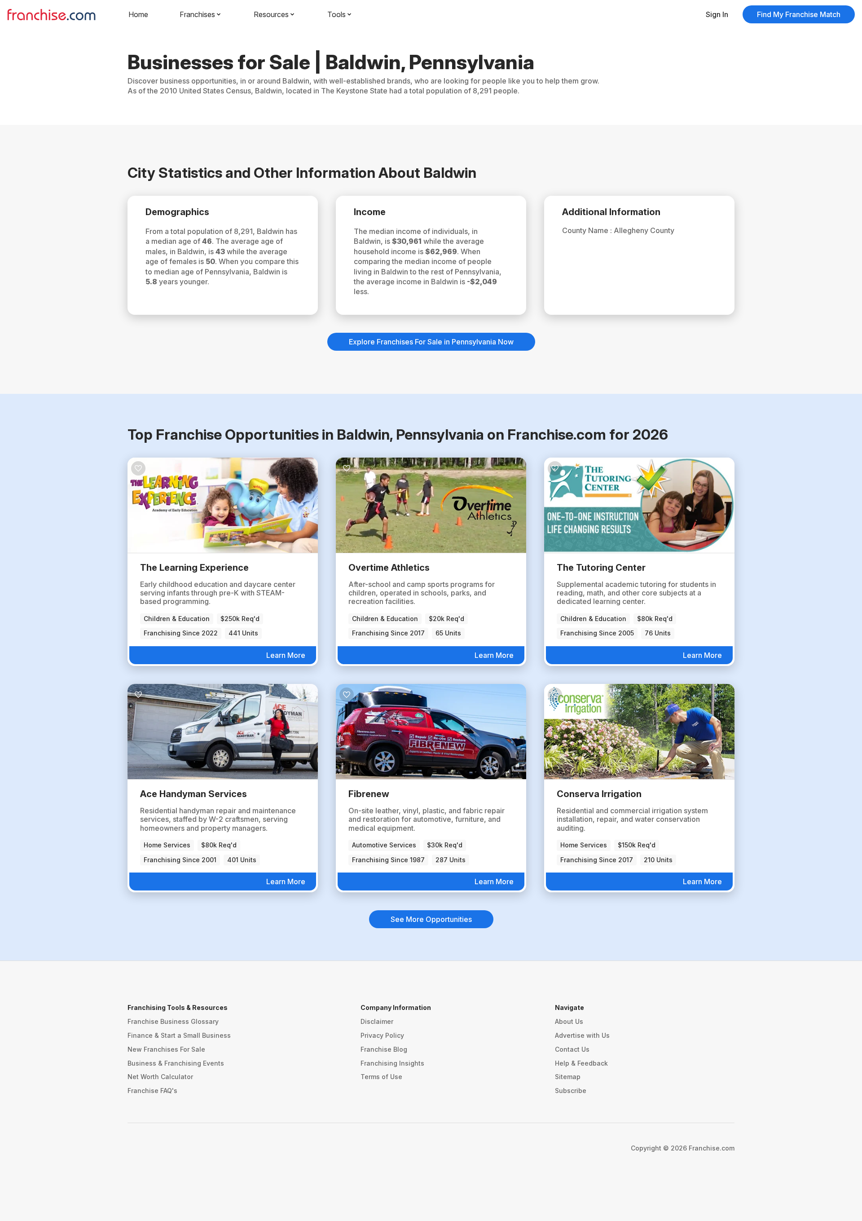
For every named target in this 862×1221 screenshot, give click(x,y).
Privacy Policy (382, 1035)
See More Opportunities (431, 919)
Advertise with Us (582, 1035)
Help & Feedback (581, 1063)
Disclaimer (377, 1021)
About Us (569, 1021)
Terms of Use (381, 1076)
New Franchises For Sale (166, 1049)
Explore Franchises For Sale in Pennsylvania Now (431, 341)
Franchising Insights (392, 1063)
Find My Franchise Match (798, 14)
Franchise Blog (384, 1049)
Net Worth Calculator (160, 1076)
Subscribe (570, 1090)
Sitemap (568, 1076)
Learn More (285, 655)
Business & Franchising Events (176, 1063)
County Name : (588, 230)
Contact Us (572, 1049)
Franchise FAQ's (152, 1090)
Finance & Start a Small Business (179, 1035)
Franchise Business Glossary (173, 1021)
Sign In (717, 14)
